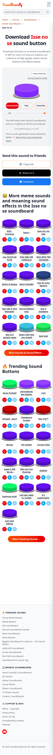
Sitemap (6, 724)
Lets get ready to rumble (26, 496)
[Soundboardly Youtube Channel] (4, 731)
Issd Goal (43, 336)
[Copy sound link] (9, 239)
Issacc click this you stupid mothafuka (26, 336)
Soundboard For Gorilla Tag (15, 660)
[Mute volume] (10, 113)
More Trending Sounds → (26, 539)
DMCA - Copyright (10, 708)
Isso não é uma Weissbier (9, 310)
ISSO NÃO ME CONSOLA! (26, 258)
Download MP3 (12, 105)
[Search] (48, 12)
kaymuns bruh (9, 496)
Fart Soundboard (10, 625)
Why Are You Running (26, 470)
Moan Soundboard (11, 633)
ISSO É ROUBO (26, 284)
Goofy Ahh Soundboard (13, 648)
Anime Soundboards (12, 652)
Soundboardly (12, 4)
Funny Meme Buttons (12, 617)
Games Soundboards (12, 680)
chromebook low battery (26, 393)
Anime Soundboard (11, 23)
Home (5, 19)
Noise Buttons (9, 637)
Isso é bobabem (43, 310)
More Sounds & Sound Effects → (26, 352)
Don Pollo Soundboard (12, 656)
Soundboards (30, 19)
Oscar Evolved (9, 393)
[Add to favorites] (4, 239)
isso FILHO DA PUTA (10, 258)
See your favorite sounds (37, 78)
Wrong (9, 444)
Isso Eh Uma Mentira (43, 284)
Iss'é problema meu (26, 310)
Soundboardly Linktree (13, 720)
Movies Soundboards (12, 688)
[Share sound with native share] (14, 239)
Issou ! (26, 232)
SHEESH (43, 470)
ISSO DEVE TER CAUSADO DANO (43, 258)
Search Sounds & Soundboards (17, 672)
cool (43, 393)
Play (26, 105)
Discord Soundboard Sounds (15, 629)
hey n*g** (43, 418)
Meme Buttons (9, 621)
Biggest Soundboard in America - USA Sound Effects (23, 643)
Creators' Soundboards (13, 696)
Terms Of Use (8, 716)
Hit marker (26, 444)
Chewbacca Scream (26, 419)
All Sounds (7, 676)
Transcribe (40, 105)
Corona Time (43, 444)
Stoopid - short (9, 418)
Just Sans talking (9, 522)
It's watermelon (43, 496)
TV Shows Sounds (10, 692)
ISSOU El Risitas (9, 284)
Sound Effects (8, 684)
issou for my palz (43, 232)
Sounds (15, 19)
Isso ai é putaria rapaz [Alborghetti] (9, 336)
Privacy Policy (8, 712)
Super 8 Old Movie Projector (9, 470)
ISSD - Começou (9, 232)
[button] (26, 90)
